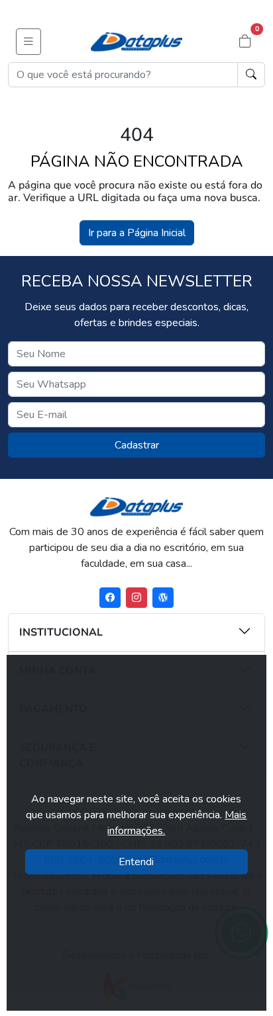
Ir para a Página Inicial (137, 233)
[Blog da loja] (163, 597)
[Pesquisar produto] (251, 74)
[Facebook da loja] (110, 597)
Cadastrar (137, 445)
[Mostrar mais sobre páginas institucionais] (209, 631)
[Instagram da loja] (136, 597)
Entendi (136, 862)
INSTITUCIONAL (61, 632)
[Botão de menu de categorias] (28, 41)
